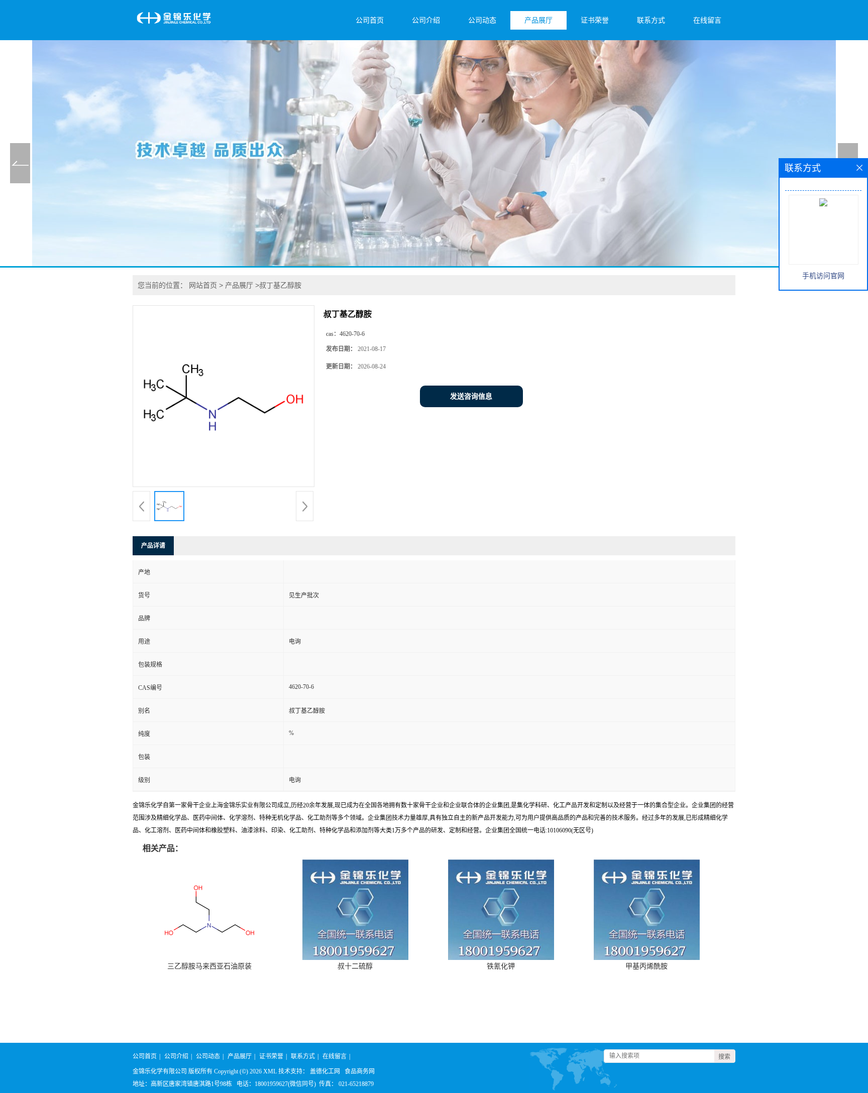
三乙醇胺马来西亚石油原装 (209, 966)
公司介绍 (426, 20)
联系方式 (651, 20)
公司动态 (482, 20)
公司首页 (370, 20)
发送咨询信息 (471, 396)
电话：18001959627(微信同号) (276, 1083)
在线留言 (707, 20)
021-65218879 (356, 1083)
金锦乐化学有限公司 (160, 1071)
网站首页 (203, 285)
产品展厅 (538, 20)
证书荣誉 (595, 20)
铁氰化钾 (501, 966)
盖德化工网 (325, 1071)
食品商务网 (360, 1071)
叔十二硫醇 (355, 966)
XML (270, 1071)
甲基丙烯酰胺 (646, 966)
